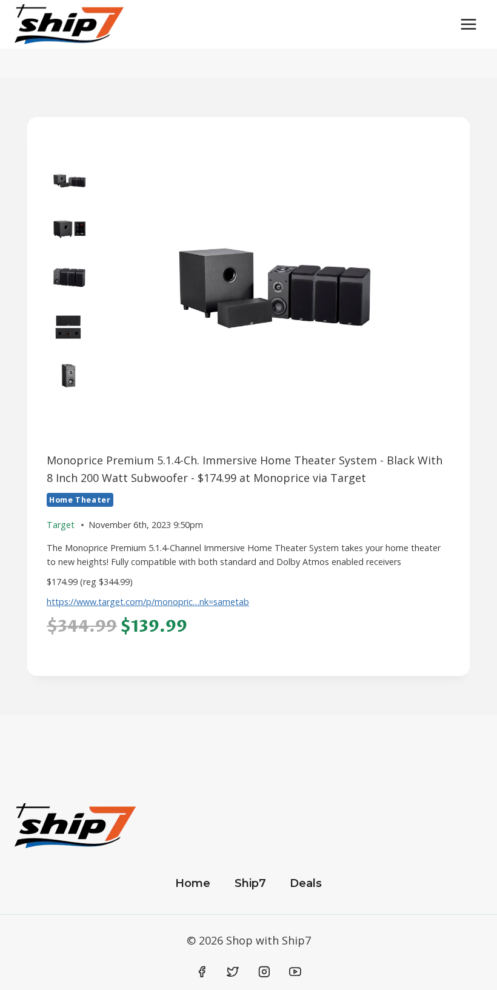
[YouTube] (295, 972)
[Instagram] (264, 972)
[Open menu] (468, 24)
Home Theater (80, 500)
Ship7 (250, 883)
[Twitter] (233, 972)
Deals (306, 883)
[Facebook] (202, 972)
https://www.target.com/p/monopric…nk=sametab (148, 601)
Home (192, 883)
